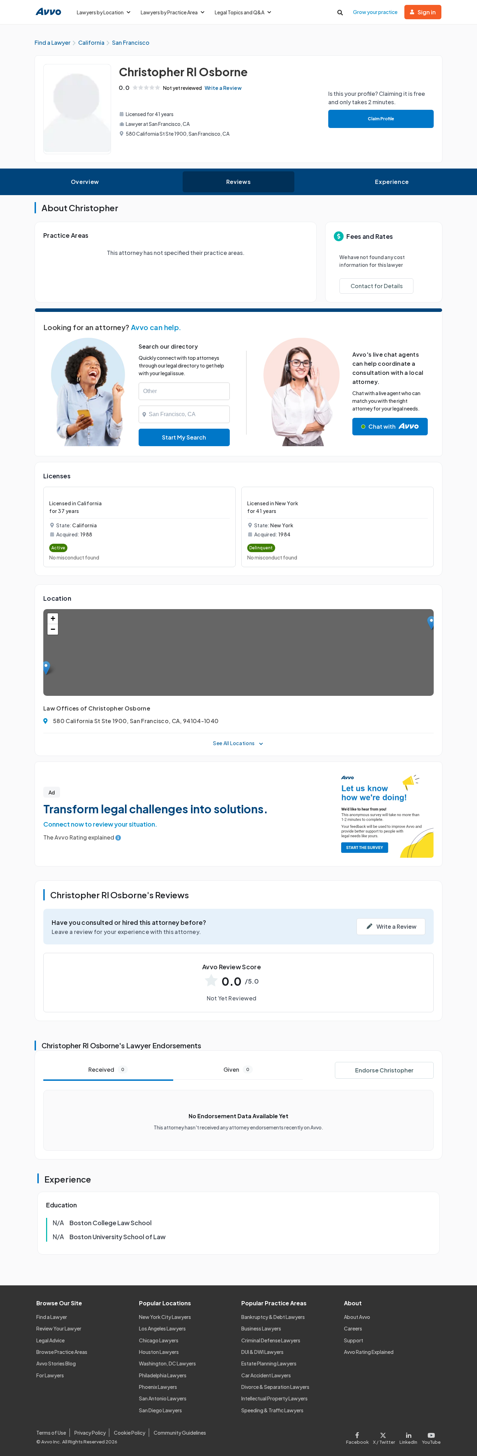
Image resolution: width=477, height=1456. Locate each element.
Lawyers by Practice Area (169, 12)
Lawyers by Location (100, 12)
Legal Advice (50, 1340)
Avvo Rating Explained (369, 1352)
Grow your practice (375, 12)
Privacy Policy (90, 1432)
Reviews (238, 181)
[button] (46, 668)
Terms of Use (51, 1432)
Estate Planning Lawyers (268, 1363)
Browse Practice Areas (61, 1352)
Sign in (427, 12)
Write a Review (223, 88)
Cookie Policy (129, 1432)
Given (236, 1069)
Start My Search (184, 437)
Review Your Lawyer (58, 1328)
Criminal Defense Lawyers (270, 1340)
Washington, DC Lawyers (167, 1363)
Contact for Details (377, 286)
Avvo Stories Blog (56, 1363)
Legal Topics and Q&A (239, 12)
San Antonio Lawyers (162, 1398)
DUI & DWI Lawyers (262, 1352)
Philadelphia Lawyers (162, 1375)
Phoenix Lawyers (158, 1387)
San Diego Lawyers (160, 1410)
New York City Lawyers (165, 1317)
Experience (392, 181)
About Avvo (357, 1317)
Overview (85, 181)
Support (353, 1340)
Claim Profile (381, 118)
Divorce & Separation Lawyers (275, 1387)
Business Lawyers (261, 1328)
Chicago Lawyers (158, 1340)
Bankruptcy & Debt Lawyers (273, 1317)
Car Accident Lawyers (266, 1375)
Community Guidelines (180, 1432)
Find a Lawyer (51, 1317)
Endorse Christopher (384, 1070)
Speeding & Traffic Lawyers (272, 1410)
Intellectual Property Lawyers (274, 1398)
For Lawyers (50, 1375)
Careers (353, 1328)
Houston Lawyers (159, 1352)
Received (106, 1069)
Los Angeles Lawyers (162, 1328)
